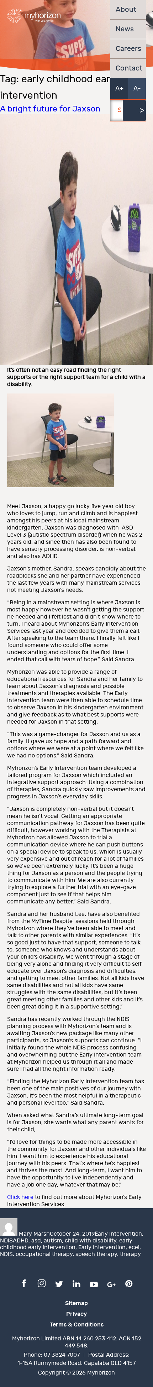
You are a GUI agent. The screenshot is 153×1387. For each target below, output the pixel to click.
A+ (119, 88)
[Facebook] (24, 1283)
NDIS (6, 1240)
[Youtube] (94, 1283)
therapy (130, 1254)
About (126, 9)
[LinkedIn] (76, 1283)
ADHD (20, 1240)
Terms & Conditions (77, 1324)
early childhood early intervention (66, 1244)
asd (36, 1240)
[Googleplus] (111, 1283)
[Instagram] (41, 1283)
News (125, 29)
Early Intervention (118, 1234)
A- (137, 88)
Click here (20, 1197)
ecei (133, 1247)
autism (53, 1240)
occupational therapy (44, 1254)
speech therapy (96, 1254)
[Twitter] (59, 1283)
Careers (128, 49)
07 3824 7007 (62, 1355)
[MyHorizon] (33, 15)
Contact (128, 68)
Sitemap (76, 1303)
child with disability (90, 1240)
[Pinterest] (129, 1283)
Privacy (76, 1314)
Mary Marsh (34, 1234)
